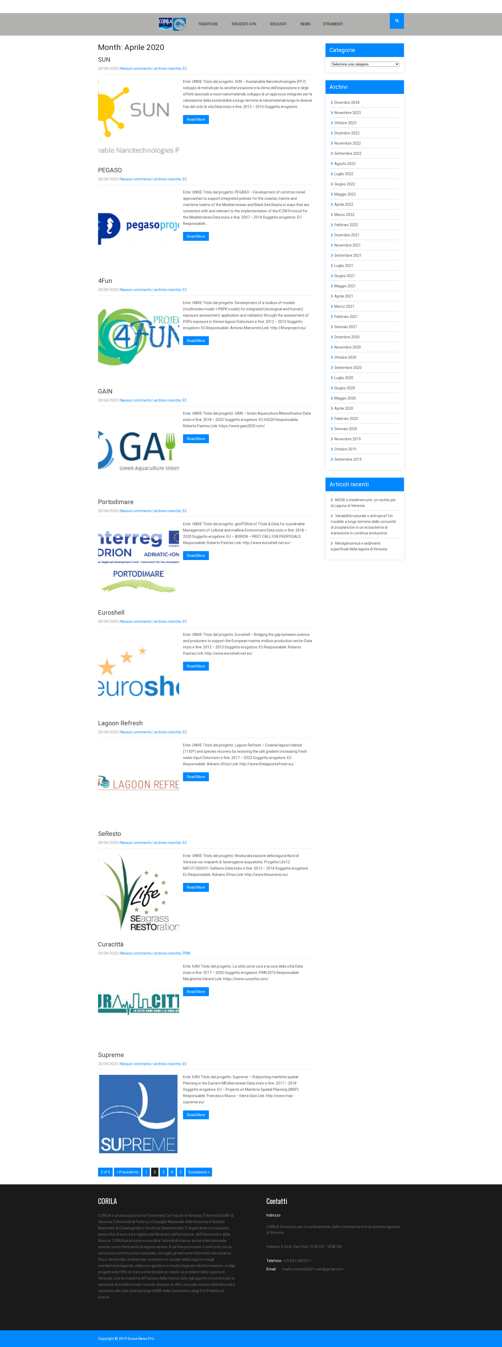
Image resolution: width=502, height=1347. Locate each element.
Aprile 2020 (343, 408)
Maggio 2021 (345, 286)
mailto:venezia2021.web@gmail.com (312, 1269)
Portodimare (116, 502)
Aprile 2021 (343, 296)
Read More (196, 119)
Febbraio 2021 (346, 317)
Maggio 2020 (345, 398)
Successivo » (198, 1172)
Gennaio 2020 (345, 429)
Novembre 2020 (347, 347)
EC (184, 68)
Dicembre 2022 (347, 133)
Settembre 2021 (348, 255)
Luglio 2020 (343, 378)
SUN (104, 59)
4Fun (105, 280)
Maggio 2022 (345, 194)
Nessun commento (136, 68)
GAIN (105, 391)
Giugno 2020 (344, 388)
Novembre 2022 (347, 143)
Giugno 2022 (344, 184)
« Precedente (128, 1172)
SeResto (109, 833)
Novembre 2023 (347, 113)
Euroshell (111, 612)
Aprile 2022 (343, 204)
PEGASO (110, 170)
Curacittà (111, 944)
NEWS (305, 24)
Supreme (111, 1055)
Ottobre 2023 (345, 123)
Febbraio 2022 (346, 225)
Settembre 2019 (348, 459)
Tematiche (208, 24)
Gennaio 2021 (345, 327)
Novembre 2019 (347, 439)
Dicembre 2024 (347, 102)
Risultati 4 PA (244, 24)
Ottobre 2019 (345, 449)
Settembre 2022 (348, 153)
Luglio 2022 (343, 174)
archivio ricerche (167, 68)
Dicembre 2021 (347, 235)
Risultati (278, 24)
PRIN (186, 953)
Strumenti (333, 24)
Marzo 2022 (344, 215)
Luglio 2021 (343, 266)
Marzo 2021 (344, 306)
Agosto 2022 (345, 164)
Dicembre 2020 (347, 337)
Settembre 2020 (348, 368)
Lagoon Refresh (120, 723)
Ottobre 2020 (345, 357)
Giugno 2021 (344, 276)
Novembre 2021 (347, 245)
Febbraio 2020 (346, 418)
